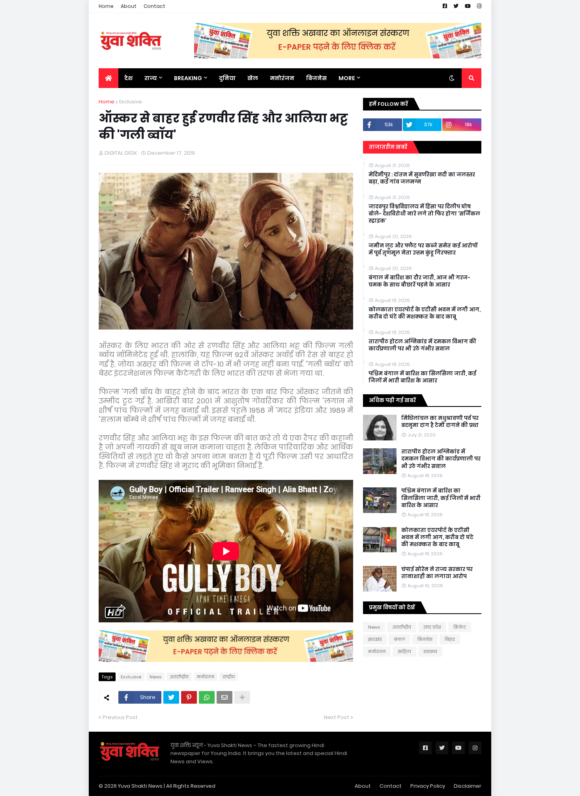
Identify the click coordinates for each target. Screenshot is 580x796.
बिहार (450, 639)
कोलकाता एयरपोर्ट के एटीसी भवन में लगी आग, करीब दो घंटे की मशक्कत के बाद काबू (425, 313)
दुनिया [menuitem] (227, 78)
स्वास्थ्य (430, 651)
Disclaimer (467, 786)
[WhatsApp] (207, 697)
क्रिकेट (459, 627)
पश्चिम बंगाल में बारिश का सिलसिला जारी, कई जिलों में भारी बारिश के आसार (422, 377)
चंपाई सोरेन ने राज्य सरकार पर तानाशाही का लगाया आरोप (437, 573)
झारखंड (375, 639)
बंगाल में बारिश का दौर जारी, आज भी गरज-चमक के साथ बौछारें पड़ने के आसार (419, 281)
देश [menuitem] (128, 78)
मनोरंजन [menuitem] (282, 78)
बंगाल (399, 639)
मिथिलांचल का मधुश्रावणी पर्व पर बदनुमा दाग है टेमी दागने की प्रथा (440, 422)
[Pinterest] (189, 697)
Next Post (336, 717)
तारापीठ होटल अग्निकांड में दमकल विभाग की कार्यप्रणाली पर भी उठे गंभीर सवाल (422, 345)
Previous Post (120, 717)
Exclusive (130, 101)
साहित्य (404, 651)
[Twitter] (171, 697)
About (129, 6)
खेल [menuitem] (252, 78)
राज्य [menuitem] (150, 78)
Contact (154, 6)
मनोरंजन (205, 677)
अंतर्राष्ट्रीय (179, 677)
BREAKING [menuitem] (188, 78)
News (155, 677)
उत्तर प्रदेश (432, 627)
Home (106, 6)
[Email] (224, 697)
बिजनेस (424, 639)
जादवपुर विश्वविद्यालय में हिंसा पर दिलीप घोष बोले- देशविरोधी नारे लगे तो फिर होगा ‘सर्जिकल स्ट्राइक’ (424, 214)
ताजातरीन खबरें (388, 147)
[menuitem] (108, 78)
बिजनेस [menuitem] (316, 78)
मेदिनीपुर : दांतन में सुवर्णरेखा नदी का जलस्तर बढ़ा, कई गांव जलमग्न (422, 178)
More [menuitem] (347, 78)
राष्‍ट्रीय (229, 677)
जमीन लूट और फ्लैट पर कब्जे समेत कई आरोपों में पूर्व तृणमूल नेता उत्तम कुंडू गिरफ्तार (423, 249)
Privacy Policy (427, 786)
